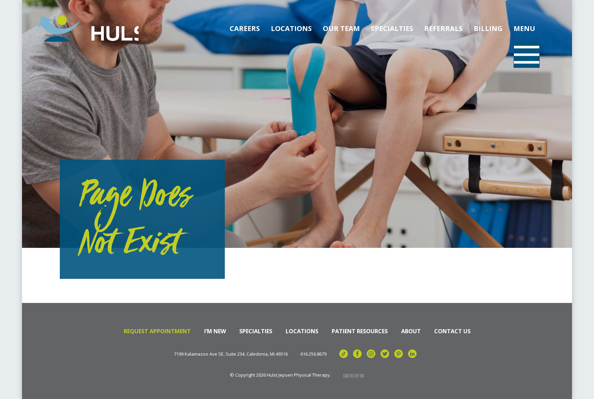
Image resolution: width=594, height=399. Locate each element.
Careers (245, 28)
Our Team (341, 28)
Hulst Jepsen (87, 28)
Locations (291, 28)
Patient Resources (360, 331)
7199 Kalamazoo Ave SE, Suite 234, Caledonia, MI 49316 (231, 354)
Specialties (392, 28)
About (411, 331)
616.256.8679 (313, 354)
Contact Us (452, 331)
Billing (488, 28)
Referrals (443, 28)
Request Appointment (157, 331)
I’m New (215, 331)
